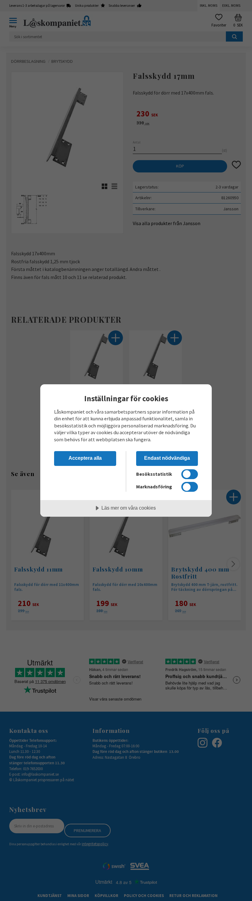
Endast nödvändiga (167, 458)
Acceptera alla (85, 458)
